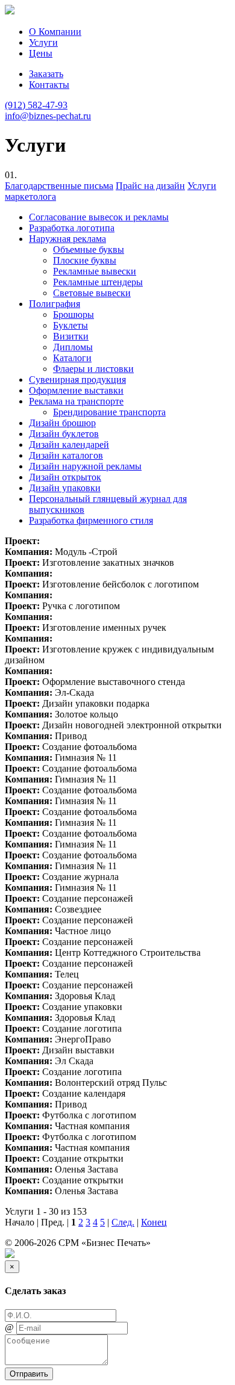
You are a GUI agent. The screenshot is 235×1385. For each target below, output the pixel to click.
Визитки (71, 336)
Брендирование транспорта (109, 412)
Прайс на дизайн (150, 186)
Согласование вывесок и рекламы (99, 217)
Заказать (46, 74)
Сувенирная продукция (77, 379)
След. (122, 1222)
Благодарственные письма (59, 186)
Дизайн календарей (69, 444)
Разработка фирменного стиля (91, 520)
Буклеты (70, 325)
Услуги (43, 42)
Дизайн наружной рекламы (85, 466)
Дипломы (73, 347)
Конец (154, 1222)
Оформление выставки (76, 390)
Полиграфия (54, 304)
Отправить (29, 1373)
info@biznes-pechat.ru (48, 116)
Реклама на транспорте (76, 401)
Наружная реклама (67, 239)
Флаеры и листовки (93, 369)
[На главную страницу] (9, 11)
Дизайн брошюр (62, 423)
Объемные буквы (88, 249)
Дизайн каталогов (66, 455)
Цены (40, 53)
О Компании (55, 31)
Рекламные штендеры (98, 282)
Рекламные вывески (94, 271)
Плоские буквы (84, 260)
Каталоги (72, 358)
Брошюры (73, 314)
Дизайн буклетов (64, 434)
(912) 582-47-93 (36, 105)
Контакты (49, 84)
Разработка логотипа (71, 228)
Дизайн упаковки (65, 488)
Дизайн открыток (65, 477)
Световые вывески (92, 293)
